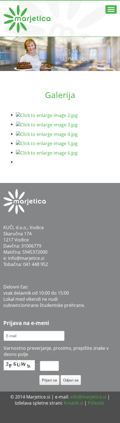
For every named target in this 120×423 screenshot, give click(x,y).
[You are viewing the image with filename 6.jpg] (47, 152)
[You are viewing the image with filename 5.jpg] (47, 143)
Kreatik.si (73, 403)
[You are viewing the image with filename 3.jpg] (47, 124)
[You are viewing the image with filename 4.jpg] (47, 134)
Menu (111, 9)
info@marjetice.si (26, 258)
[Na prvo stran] (24, 201)
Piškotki (96, 403)
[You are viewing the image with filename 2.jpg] (47, 115)
